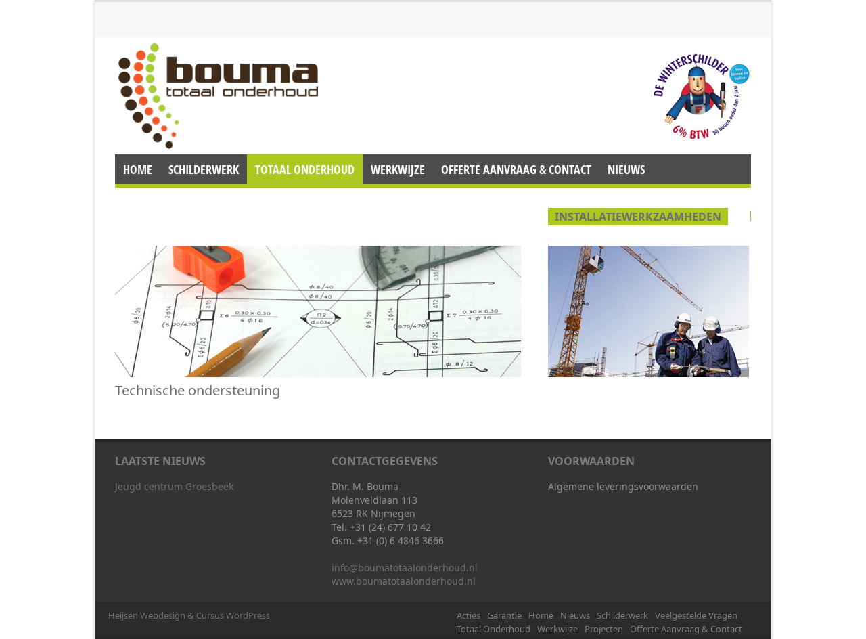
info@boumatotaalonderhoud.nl (405, 567)
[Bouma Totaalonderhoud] (216, 94)
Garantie (190, 12)
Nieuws (270, 12)
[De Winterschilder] (700, 95)
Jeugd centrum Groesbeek (174, 486)
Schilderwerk (326, 12)
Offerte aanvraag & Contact (396, 26)
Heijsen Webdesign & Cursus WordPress (189, 615)
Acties (146, 12)
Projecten (301, 26)
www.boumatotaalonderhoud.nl (404, 581)
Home (232, 12)
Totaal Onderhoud (174, 26)
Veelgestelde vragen (413, 12)
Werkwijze (247, 26)
